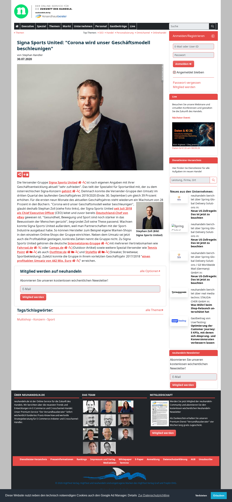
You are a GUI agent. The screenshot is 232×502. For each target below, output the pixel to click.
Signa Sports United (63, 182)
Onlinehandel (159, 32)
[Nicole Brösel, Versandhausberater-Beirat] (125, 406)
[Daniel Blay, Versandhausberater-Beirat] (108, 406)
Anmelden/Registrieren (189, 36)
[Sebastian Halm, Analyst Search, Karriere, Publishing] (125, 420)
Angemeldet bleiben (190, 72)
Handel (110, 32)
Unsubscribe (205, 459)
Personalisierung (125, 32)
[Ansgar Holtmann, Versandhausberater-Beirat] (90, 433)
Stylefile (91, 252)
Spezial (41, 26)
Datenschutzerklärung (175, 459)
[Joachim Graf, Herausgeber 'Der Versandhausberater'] (90, 420)
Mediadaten (109, 462)
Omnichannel (143, 32)
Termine (124, 462)
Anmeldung (153, 459)
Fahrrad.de (25, 248)
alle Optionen (149, 271)
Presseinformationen (61, 459)
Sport (51, 319)
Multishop (24, 319)
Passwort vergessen (187, 83)
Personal (101, 26)
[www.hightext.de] (116, 473)
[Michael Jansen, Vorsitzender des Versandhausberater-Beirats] (108, 433)
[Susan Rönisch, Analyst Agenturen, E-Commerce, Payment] (90, 447)
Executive (28, 26)
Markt (67, 26)
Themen (54, 26)
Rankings (82, 459)
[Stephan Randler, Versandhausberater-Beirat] (125, 433)
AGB (193, 459)
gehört (66, 191)
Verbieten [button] (201, 495)
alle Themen (154, 310)
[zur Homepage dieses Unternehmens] (79, 182)
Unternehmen (83, 26)
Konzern (39, 319)
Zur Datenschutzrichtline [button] (153, 495)
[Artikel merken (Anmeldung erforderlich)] (25, 174)
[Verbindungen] (84, 182)
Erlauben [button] (218, 495)
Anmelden (182, 64)
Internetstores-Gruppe (84, 243)
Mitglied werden (33, 297)
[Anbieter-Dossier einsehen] (31, 252)
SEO (101, 32)
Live (132, 26)
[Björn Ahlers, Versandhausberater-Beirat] (90, 406)
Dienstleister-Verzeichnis (33, 459)
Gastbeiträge (118, 26)
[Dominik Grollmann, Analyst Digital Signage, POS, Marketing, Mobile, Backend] (108, 420)
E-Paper (139, 459)
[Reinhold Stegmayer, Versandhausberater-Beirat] (108, 447)
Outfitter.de (58, 252)
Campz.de (56, 248)
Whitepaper (125, 459)
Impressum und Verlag (102, 459)
